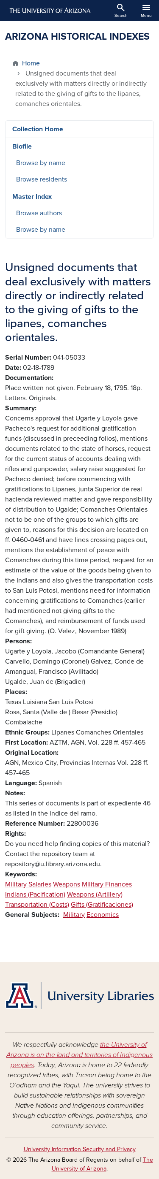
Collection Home (37, 129)
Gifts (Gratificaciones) (102, 904)
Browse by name (40, 163)
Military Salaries (28, 884)
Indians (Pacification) (35, 894)
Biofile (22, 146)
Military (74, 915)
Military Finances (107, 884)
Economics (102, 915)
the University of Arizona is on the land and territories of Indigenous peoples (79, 1055)
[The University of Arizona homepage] (49, 10)
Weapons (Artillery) (95, 894)
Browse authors (39, 213)
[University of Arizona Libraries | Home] (79, 995)
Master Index (32, 196)
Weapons (66, 884)
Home (31, 63)
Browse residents (41, 179)
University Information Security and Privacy (80, 1149)
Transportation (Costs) (37, 904)
